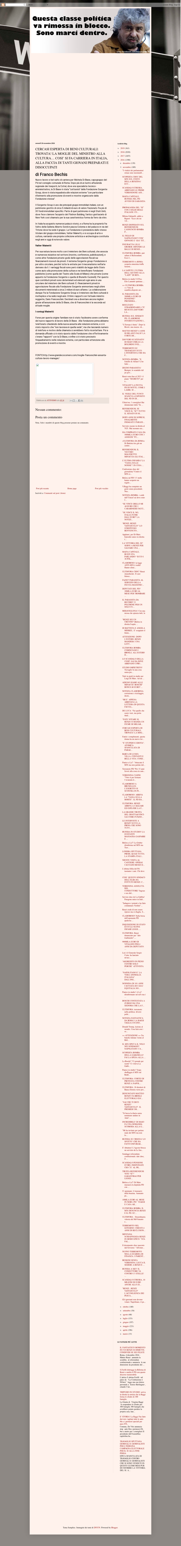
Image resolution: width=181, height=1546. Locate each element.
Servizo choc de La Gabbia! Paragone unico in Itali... (133, 898)
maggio (126, 1326)
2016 (122, 159)
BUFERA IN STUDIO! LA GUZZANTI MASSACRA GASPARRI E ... (133, 835)
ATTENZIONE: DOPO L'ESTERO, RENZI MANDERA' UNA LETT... (131, 640)
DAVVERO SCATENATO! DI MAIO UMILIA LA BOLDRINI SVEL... (133, 342)
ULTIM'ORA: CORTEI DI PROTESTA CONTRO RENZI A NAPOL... (133, 1081)
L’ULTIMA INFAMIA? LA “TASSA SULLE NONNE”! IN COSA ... (133, 463)
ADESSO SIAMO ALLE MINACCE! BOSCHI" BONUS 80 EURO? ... (132, 685)
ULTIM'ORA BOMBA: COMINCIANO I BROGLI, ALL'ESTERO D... (133, 651)
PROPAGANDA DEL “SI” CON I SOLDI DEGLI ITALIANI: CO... (133, 210)
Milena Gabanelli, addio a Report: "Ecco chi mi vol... (132, 218)
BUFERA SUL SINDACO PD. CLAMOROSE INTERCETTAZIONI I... (133, 318)
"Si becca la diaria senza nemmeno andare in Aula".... (132, 1115)
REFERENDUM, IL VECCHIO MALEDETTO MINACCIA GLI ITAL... (133, 453)
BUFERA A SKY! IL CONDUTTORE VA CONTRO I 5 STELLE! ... (133, 1272)
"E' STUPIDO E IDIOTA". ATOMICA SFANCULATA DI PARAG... (133, 746)
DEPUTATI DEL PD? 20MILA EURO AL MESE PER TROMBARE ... (133, 592)
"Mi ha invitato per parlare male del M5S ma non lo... (133, 1132)
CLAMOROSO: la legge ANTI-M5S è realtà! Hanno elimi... (132, 565)
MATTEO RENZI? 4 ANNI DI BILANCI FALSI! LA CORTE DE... (133, 333)
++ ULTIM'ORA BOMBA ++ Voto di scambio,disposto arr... (132, 287)
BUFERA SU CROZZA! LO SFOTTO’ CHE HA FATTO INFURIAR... (134, 1141)
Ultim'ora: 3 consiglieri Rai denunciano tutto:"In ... (133, 403)
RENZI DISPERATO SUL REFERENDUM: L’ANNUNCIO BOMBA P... (133, 228)
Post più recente (42, 488)
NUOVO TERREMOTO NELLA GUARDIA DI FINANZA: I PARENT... (133, 1254)
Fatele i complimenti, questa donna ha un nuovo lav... (133, 737)
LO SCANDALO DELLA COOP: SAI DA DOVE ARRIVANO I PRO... (132, 661)
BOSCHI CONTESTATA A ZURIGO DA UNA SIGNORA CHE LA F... (133, 1003)
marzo (125, 1333)
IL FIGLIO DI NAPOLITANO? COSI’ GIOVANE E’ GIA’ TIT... (134, 238)
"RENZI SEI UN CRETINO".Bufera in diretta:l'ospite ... (132, 622)
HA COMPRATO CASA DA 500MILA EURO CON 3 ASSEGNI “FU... (134, 434)
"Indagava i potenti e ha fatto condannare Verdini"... (134, 904)
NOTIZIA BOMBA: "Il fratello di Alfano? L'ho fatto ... (133, 361)
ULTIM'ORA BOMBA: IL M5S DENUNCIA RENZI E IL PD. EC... (134, 1210)
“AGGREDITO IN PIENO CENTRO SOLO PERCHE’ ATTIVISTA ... (133, 965)
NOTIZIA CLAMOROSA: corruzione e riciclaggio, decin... (133, 693)
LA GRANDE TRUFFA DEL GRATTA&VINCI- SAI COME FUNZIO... (133, 814)
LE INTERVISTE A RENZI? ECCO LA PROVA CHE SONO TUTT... (131, 824)
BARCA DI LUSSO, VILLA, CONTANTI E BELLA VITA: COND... (133, 756)
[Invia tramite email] (71, 400)
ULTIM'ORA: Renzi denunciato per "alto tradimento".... (131, 935)
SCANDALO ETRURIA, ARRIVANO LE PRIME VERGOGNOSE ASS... (133, 190)
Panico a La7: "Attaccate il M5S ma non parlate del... (133, 763)
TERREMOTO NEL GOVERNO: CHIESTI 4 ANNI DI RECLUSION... (134, 1228)
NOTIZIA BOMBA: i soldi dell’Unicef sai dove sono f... (133, 497)
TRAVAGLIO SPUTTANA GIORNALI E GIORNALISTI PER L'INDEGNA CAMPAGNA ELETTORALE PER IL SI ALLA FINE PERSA (132, 1447)
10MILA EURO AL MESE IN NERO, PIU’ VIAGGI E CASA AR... (133, 1202)
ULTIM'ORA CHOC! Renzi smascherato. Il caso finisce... (133, 574)
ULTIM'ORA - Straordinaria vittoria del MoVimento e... (133, 1219)
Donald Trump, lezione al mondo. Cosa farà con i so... (132, 1029)
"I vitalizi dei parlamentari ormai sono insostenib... (133, 171)
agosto (126, 1314)
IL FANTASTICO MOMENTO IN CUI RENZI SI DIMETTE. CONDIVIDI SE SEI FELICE (132, 1350)
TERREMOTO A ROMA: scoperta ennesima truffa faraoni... (133, 264)
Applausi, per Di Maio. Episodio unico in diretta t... (133, 537)
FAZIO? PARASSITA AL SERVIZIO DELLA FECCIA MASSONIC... (133, 582)
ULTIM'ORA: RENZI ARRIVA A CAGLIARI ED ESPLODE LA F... (133, 805)
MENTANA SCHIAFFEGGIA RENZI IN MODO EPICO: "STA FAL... (133, 1238)
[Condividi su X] (76, 400)
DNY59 (97, 1527)
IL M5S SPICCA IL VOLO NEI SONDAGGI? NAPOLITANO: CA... (133, 1046)
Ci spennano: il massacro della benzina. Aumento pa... (132, 1193)
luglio (125, 1318)
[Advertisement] (59, 73)
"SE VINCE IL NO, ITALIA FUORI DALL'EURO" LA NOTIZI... (130, 516)
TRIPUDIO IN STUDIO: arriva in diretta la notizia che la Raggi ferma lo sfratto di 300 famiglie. (133, 1395)
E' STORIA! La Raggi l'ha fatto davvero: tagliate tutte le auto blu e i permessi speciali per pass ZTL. (133, 1420)
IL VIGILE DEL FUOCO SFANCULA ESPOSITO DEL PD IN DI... (133, 396)
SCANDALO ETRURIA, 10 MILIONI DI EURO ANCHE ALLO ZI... (133, 1282)
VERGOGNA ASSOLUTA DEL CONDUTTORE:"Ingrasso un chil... (133, 889)
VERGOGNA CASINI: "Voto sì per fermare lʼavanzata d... (131, 777)
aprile (125, 1330)
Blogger (114, 1527)
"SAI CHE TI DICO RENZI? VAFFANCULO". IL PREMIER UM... (131, 1106)
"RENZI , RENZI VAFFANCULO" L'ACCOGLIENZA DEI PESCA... (133, 1292)
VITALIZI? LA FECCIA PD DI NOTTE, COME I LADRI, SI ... (133, 387)
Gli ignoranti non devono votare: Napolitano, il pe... (134, 1300)
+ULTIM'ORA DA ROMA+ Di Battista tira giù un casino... (133, 443)
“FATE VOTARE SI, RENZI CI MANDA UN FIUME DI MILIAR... (133, 721)
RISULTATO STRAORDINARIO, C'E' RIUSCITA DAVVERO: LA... (133, 308)
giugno (126, 1322)
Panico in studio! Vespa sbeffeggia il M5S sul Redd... (131, 1072)
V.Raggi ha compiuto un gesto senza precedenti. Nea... (132, 489)
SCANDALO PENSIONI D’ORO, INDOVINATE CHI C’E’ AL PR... (133, 1165)
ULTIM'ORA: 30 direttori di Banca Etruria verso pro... (133, 1088)
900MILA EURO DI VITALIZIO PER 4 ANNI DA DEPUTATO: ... (133, 945)
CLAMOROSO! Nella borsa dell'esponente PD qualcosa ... (133, 918)
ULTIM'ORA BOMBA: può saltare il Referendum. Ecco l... (133, 255)
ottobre (126, 1306)
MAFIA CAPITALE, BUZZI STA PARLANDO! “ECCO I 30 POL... (133, 555)
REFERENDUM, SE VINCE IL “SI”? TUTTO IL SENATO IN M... (133, 411)
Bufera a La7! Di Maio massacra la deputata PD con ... (133, 1184)
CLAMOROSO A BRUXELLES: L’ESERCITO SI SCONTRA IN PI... (131, 787)
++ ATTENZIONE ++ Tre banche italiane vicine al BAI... (133, 1038)
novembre (127, 167)
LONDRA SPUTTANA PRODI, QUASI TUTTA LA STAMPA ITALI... (133, 853)
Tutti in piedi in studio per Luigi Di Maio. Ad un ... (133, 677)
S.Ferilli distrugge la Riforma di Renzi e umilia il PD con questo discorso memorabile (133, 1372)
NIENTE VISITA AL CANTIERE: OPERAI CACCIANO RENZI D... (133, 862)
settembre (127, 1310)
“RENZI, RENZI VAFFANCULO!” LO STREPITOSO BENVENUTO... (132, 527)
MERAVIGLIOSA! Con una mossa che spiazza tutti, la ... (133, 613)
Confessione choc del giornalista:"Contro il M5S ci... (131, 471)
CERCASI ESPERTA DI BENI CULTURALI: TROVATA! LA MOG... (133, 730)
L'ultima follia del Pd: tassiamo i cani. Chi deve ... (133, 871)
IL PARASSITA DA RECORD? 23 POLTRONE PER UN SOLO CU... (132, 603)
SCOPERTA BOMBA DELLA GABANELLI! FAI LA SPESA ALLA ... (134, 1055)
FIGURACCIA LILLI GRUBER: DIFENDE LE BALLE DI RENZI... (133, 246)
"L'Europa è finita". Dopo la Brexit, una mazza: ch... (133, 325)
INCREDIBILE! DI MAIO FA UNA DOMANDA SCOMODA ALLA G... (133, 1124)
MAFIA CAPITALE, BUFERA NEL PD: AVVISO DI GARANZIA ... (133, 200)
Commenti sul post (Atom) (55, 493)
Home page (72, 488)
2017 (122, 155)
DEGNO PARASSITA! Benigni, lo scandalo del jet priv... (133, 370)
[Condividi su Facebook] (79, 400)
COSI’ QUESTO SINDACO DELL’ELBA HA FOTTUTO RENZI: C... (133, 879)
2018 (122, 152)
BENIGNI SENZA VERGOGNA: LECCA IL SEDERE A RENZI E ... (134, 1262)
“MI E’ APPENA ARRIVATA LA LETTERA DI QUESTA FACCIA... (133, 703)
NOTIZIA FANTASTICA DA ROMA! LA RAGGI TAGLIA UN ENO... (133, 1020)
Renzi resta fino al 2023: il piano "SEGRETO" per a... (133, 379)
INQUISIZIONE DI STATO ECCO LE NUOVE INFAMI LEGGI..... (133, 927)
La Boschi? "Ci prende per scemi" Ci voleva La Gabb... (133, 1063)
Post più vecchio (101, 488)
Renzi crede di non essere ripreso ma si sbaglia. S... (133, 910)
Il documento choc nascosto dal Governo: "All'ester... (133, 1246)
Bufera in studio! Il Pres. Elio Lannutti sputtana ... (133, 280)
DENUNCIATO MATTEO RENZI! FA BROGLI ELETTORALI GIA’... (133, 1096)
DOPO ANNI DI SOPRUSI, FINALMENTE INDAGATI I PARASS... (133, 419)
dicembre (127, 163)
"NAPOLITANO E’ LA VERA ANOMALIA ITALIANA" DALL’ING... (132, 976)
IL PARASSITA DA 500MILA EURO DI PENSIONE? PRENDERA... (131, 297)
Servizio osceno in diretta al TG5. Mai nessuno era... (133, 427)
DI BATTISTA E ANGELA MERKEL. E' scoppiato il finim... (133, 630)
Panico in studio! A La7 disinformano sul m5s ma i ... (134, 994)
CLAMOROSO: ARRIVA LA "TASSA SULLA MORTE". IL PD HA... (133, 797)
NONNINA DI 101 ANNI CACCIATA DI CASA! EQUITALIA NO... (132, 986)
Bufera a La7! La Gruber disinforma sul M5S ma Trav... (132, 845)
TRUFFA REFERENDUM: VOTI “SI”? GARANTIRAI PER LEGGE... (133, 1175)
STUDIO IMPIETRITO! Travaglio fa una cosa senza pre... (132, 670)
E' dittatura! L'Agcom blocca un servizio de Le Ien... (134, 1148)
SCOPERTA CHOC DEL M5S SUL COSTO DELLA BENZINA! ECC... (132, 180)
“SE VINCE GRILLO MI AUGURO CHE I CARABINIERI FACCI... (133, 506)
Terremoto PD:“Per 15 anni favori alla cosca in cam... (133, 770)
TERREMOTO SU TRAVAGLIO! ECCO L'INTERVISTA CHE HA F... (134, 352)
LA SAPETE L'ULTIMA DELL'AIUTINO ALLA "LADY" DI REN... (133, 272)
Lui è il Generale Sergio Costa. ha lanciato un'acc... (132, 955)
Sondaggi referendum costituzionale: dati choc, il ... (133, 1156)
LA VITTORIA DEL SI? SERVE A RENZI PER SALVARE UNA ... (132, 545)
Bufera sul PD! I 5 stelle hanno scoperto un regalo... (132, 480)
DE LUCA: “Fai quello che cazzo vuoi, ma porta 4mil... (133, 713)
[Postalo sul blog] (73, 400)
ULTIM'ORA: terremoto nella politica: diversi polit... (132, 1012)
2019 (122, 148)
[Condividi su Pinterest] (81, 400)
